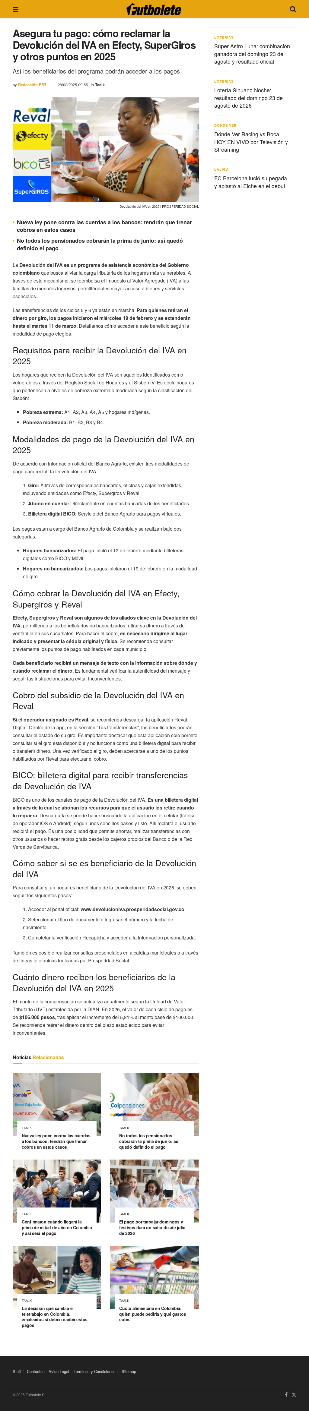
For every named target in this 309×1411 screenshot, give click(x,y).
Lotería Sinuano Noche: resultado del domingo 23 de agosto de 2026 (248, 97)
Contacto (35, 1371)
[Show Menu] (15, 9)
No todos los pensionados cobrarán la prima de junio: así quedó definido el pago (100, 244)
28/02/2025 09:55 (73, 84)
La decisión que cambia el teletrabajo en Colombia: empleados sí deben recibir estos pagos (55, 1316)
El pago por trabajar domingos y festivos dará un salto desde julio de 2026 (152, 1227)
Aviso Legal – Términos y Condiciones (82, 1371)
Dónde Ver (225, 125)
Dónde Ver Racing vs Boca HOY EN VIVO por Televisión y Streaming (251, 141)
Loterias (224, 37)
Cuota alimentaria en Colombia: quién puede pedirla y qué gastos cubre (152, 1314)
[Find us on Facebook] (286, 1395)
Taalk (100, 84)
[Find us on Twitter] (293, 1395)
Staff (17, 1371)
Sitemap (129, 1371)
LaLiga (221, 169)
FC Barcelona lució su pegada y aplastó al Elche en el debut (250, 181)
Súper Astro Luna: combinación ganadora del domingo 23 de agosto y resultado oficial (252, 53)
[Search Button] (293, 9)
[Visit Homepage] (153, 9)
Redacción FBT (32, 84)
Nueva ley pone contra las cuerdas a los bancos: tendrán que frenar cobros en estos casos (104, 226)
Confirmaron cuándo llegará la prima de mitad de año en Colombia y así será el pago (57, 1227)
